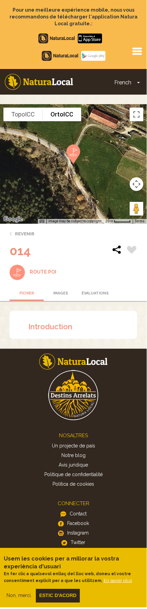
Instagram (78, 533)
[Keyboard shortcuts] (42, 221)
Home (39, 82)
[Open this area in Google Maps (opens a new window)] (13, 219)
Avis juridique (73, 465)
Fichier (26, 293)
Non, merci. (19, 595)
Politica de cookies (73, 484)
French (122, 82)
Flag (131, 250)
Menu (137, 51)
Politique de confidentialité (73, 474)
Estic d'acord (57, 595)
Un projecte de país (73, 445)
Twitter (78, 542)
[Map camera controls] (136, 184)
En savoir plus (118, 580)
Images (60, 293)
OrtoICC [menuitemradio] (61, 114)
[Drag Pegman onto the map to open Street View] (136, 209)
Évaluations (95, 293)
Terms (140, 221)
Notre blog (73, 455)
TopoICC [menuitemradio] (23, 114)
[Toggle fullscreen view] (136, 114)
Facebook (78, 523)
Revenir (24, 233)
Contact (78, 513)
